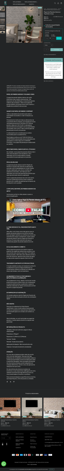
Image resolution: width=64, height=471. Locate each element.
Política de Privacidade (33, 447)
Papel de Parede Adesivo (52, 8)
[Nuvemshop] (32, 464)
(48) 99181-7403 (48, 439)
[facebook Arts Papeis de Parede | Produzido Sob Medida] (6, 443)
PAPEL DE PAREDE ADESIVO (19, 4)
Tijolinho (59, 8)
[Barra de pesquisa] (55, 3)
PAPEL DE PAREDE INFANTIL (31, 1)
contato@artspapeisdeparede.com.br (54, 442)
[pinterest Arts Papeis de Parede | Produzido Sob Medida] (6, 444)
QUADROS (31, 4)
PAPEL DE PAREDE (17, 1)
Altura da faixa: (47, 42)
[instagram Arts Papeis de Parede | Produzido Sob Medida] (2, 443)
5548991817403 (48, 437)
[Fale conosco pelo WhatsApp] (3, 463)
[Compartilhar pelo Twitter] (10, 381)
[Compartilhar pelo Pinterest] (14, 381)
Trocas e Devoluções (33, 440)
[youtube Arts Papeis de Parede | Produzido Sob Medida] (2, 444)
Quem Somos (33, 437)
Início (45, 8)
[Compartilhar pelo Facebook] (7, 381)
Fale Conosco (33, 443)
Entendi (52, 469)
